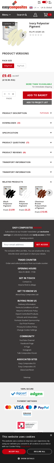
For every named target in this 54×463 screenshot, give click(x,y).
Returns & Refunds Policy (27, 310)
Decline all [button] (39, 451)
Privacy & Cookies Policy (27, 327)
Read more (25, 446)
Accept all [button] (14, 451)
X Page (27, 346)
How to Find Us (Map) (27, 285)
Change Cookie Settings (27, 330)
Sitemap (27, 377)
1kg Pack (20, 65)
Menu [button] (5, 14)
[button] (35, 15)
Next (25, 31)
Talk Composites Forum (27, 353)
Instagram (27, 350)
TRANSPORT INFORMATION (16, 162)
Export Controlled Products (27, 314)
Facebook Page (27, 343)
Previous (4, 31)
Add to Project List (37, 102)
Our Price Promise (27, 323)
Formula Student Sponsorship (27, 320)
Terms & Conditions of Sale (27, 307)
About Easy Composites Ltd (27, 294)
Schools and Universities (27, 317)
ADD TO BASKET (37, 95)
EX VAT (50, 2)
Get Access (42, 244)
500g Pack (8, 65)
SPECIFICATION (10, 132)
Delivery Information (27, 304)
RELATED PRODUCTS (12, 181)
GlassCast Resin (27, 370)
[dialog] (27, 447)
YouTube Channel (27, 340)
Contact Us (27, 281)
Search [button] (21, 14)
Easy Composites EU (27, 363)
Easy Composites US (27, 366)
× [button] (51, 435)
